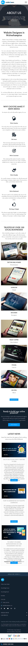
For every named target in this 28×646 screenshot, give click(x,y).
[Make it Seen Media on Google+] (11, 608)
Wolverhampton (14, 265)
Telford (14, 392)
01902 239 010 (8, 644)
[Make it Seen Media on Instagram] (14, 608)
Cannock (14, 367)
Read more (14, 480)
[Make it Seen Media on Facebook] (1, 608)
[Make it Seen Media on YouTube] (7, 608)
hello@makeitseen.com (7, 605)
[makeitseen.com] (7, 2)
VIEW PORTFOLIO (14, 399)
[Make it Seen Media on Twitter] (4, 608)
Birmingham (14, 315)
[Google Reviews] (16, 635)
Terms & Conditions (11, 631)
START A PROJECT (14, 424)
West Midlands (14, 342)
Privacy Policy (18, 631)
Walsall (14, 290)
